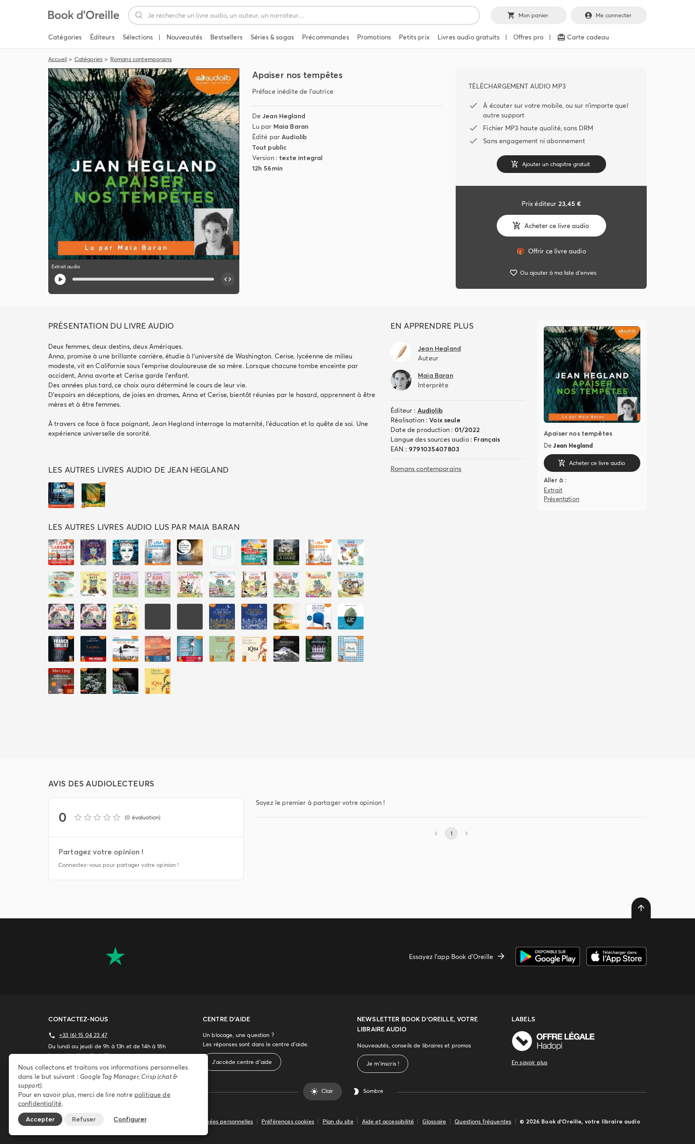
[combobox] (304, 15)
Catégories (88, 59)
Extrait (553, 490)
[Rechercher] (138, 15)
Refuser (84, 1119)
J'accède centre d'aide (242, 1062)
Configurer (130, 1119)
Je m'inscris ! (382, 1063)
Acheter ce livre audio (556, 226)
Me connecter (614, 15)
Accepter (40, 1119)
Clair (327, 1091)
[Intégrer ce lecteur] (228, 279)
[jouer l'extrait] (60, 279)
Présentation (562, 499)
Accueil (57, 59)
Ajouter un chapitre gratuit (556, 164)
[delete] (641, 907)
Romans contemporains (141, 59)
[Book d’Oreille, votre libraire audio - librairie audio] (83, 17)
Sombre (373, 1091)
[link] (551, 251)
